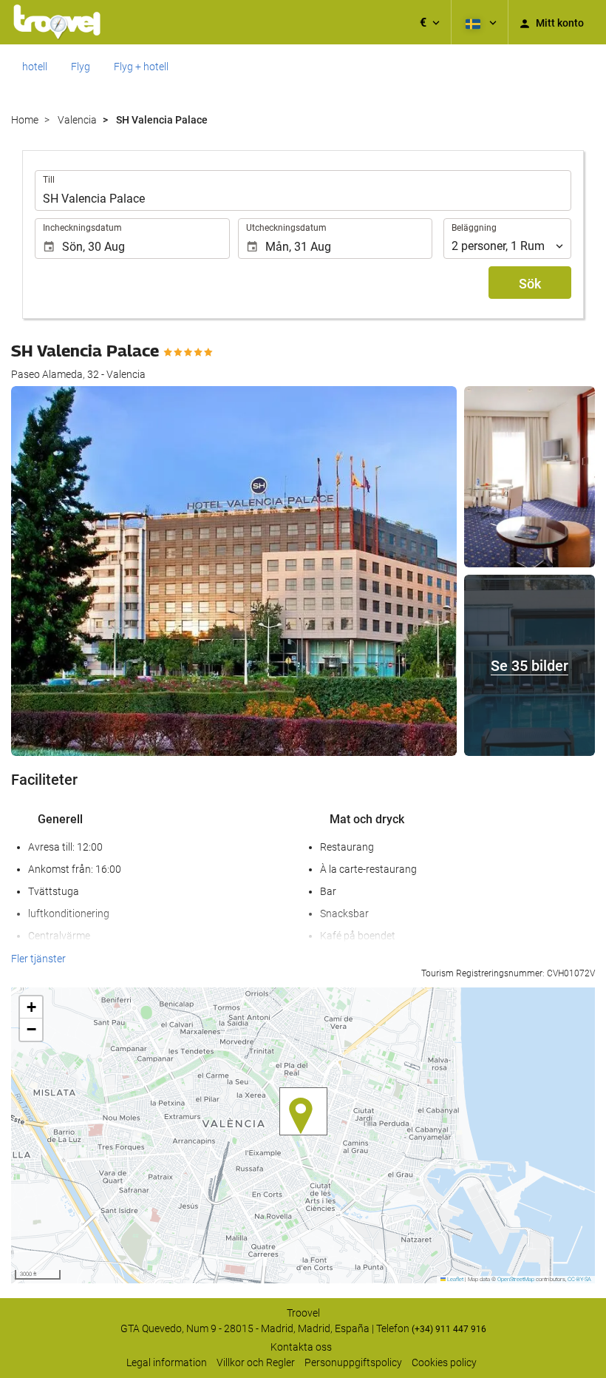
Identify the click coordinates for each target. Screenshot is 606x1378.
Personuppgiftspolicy (353, 1362)
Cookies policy (444, 1362)
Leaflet (454, 1279)
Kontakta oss (301, 1347)
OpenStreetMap (515, 1279)
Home (24, 120)
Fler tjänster (38, 959)
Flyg (80, 66)
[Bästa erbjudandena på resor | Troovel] (57, 22)
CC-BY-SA (579, 1279)
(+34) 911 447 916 (449, 1329)
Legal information (166, 1362)
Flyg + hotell (141, 66)
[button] (430, 22)
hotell (34, 66)
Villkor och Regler (256, 1362)
